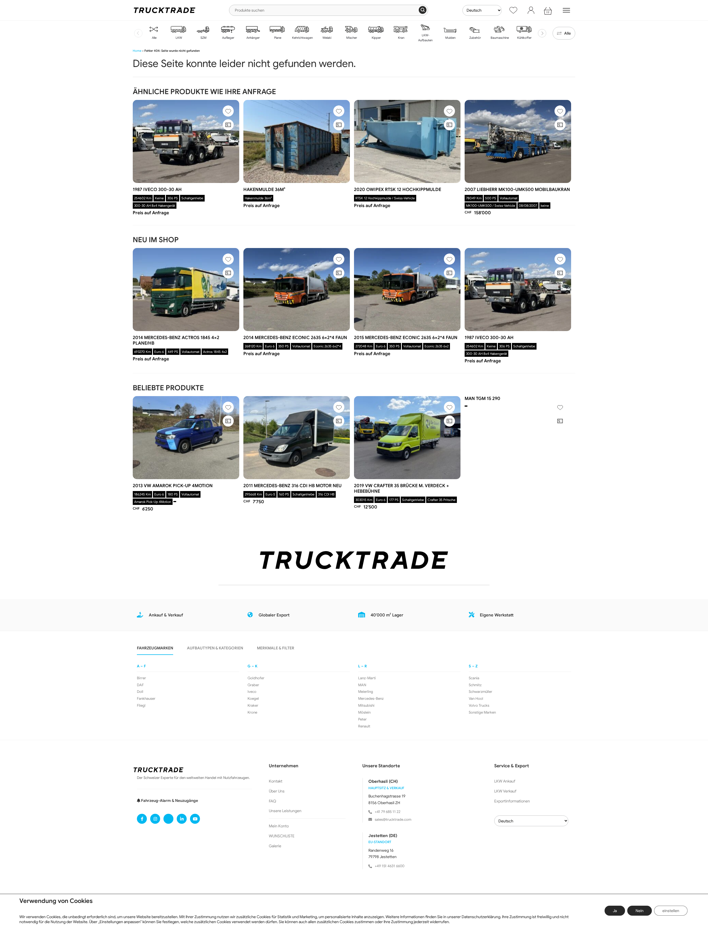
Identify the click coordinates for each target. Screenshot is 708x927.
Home (137, 51)
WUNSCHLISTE (282, 835)
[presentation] (138, 33)
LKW (178, 38)
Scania (474, 678)
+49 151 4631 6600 (389, 866)
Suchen (422, 10)
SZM (203, 38)
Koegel (253, 698)
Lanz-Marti (367, 678)
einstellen (670, 910)
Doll (140, 692)
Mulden (449, 38)
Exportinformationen (512, 801)
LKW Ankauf (504, 781)
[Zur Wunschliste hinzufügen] (228, 111)
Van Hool (476, 698)
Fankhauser (146, 698)
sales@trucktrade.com (393, 819)
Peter (362, 719)
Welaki (326, 38)
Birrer (141, 678)
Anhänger (253, 38)
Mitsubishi (366, 705)
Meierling (365, 692)
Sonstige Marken (482, 712)
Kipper (376, 38)
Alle (154, 38)
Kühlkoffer (524, 38)
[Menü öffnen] (566, 10)
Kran (400, 38)
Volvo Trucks (479, 705)
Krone (252, 712)
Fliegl (141, 705)
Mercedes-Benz (371, 698)
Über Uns (277, 791)
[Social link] (142, 819)
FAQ (272, 801)
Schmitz (475, 685)
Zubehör (474, 38)
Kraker (253, 705)
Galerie (275, 845)
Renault (364, 726)
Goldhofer (256, 678)
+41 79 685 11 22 (387, 811)
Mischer (351, 38)
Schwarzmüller (480, 692)
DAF (140, 685)
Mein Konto (279, 825)
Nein (640, 910)
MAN (362, 685)
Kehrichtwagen (302, 38)
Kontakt (275, 781)
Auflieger (227, 38)
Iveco (252, 692)
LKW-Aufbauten (425, 37)
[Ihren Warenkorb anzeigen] (549, 10)
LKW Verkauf (505, 791)
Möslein (364, 712)
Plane (277, 38)
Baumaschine (499, 38)
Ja (615, 910)
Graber (253, 685)
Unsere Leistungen (285, 810)
